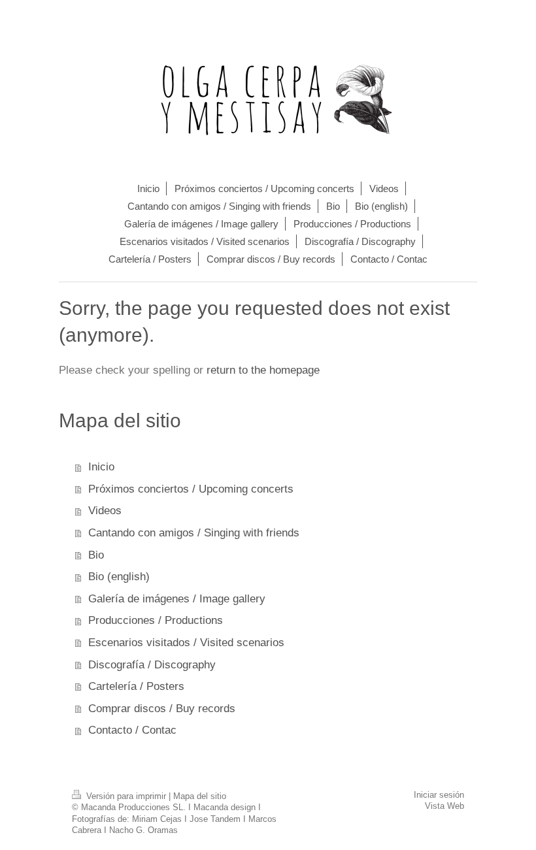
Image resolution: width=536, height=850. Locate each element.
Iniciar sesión (439, 795)
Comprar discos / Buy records (161, 708)
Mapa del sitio (199, 796)
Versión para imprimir (126, 796)
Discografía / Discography (152, 665)
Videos (105, 510)
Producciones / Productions (155, 620)
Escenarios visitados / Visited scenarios (186, 642)
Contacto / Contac (132, 730)
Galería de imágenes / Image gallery (176, 599)
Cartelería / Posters (136, 686)
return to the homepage (263, 370)
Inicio (101, 467)
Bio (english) (119, 576)
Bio (96, 555)
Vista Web (444, 806)
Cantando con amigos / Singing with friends (193, 533)
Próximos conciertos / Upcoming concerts (190, 489)
